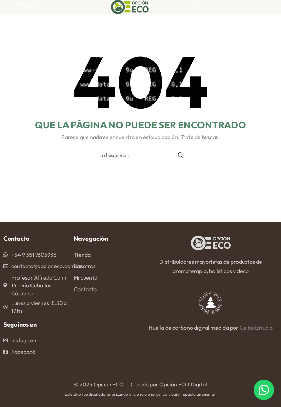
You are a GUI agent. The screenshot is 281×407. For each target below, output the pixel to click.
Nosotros (85, 265)
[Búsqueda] (180, 155)
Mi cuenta (85, 277)
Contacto (85, 289)
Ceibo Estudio (256, 327)
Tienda (82, 254)
